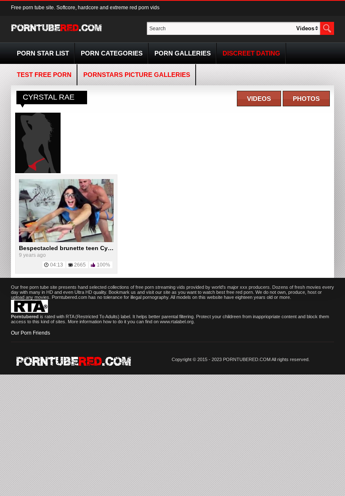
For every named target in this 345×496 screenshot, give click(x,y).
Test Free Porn (44, 74)
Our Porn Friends (30, 333)
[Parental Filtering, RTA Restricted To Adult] (29, 311)
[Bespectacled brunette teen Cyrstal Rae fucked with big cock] (66, 240)
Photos (306, 98)
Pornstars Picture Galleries (136, 74)
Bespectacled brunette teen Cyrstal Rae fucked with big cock (107, 248)
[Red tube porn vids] (56, 33)
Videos (259, 98)
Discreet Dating (251, 53)
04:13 (56, 265)
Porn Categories (112, 53)
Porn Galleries (182, 53)
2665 (80, 265)
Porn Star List (43, 53)
